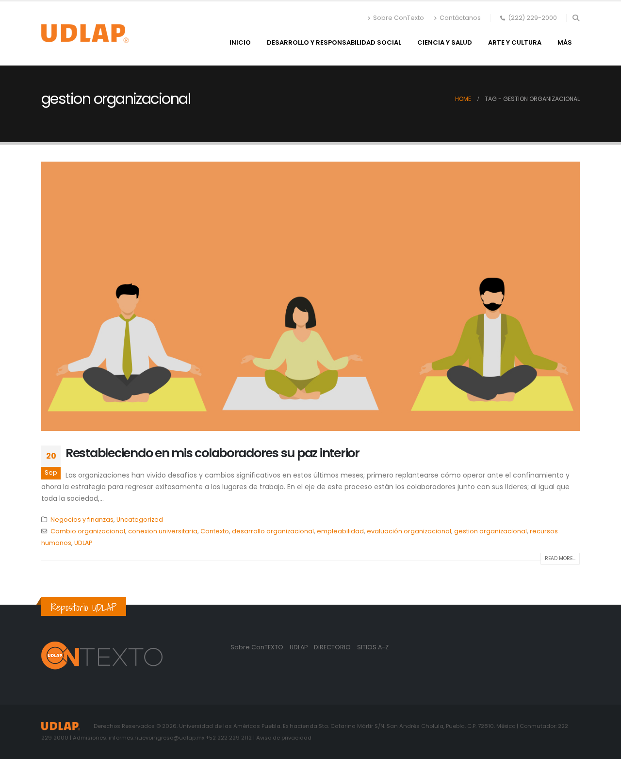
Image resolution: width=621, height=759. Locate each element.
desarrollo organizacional (273, 531)
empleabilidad (340, 531)
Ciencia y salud (444, 42)
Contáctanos (460, 18)
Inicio (240, 42)
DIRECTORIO (333, 647)
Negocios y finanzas (82, 519)
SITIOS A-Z (373, 647)
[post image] (310, 296)
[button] (576, 18)
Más (564, 42)
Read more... (560, 558)
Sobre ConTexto (398, 18)
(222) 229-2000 (532, 18)
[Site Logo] (85, 33)
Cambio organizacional (87, 531)
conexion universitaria (162, 531)
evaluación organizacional (409, 531)
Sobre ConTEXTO (256, 647)
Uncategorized (139, 519)
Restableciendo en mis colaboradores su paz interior (212, 453)
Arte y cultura (514, 42)
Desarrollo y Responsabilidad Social (334, 42)
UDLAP (83, 543)
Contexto (214, 531)
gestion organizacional (490, 531)
